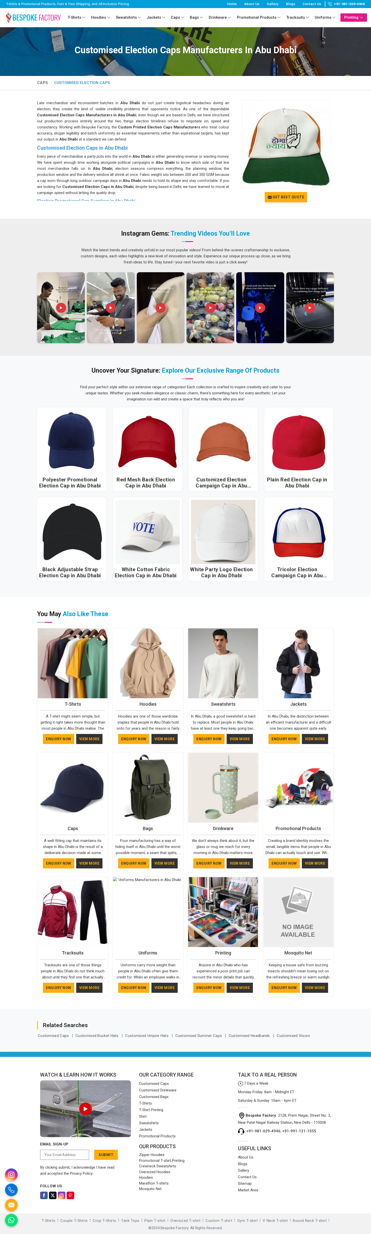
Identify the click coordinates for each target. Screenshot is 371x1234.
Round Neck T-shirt (310, 1220)
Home (232, 4)
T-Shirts (74, 17)
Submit (106, 1155)
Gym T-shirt (247, 1220)
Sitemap (245, 1183)
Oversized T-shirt (185, 1220)
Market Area (248, 1190)
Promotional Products (256, 17)
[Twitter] (53, 1195)
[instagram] (11, 1174)
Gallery (272, 4)
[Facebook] (44, 1195)
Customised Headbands (250, 1035)
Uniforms (323, 17)
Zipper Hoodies (152, 1155)
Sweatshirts (126, 17)
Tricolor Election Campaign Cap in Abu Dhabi (297, 572)
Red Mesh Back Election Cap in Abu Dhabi (146, 483)
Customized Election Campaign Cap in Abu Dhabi (221, 483)
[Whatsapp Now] (11, 1220)
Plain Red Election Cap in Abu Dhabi (297, 483)
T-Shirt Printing (151, 1110)
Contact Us (312, 4)
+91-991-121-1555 (299, 1131)
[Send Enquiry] (11, 1205)
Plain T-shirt (155, 1220)
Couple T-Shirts (74, 1220)
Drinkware (218, 17)
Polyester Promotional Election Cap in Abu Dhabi (70, 483)
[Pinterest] (70, 1195)
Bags (194, 17)
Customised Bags (154, 1096)
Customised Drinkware (157, 1090)
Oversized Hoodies (154, 1172)
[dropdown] (84, 17)
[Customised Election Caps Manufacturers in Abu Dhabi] (286, 144)
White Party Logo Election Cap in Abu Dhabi (221, 572)
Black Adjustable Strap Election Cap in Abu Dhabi (70, 572)
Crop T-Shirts (104, 1220)
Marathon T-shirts (154, 1183)
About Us (251, 4)
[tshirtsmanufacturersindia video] (61, 307)
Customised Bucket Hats (97, 1035)
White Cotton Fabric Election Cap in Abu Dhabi (146, 572)
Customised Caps (54, 1035)
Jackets (154, 17)
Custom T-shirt (218, 1220)
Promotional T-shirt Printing (161, 1160)
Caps (175, 17)
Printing (351, 17)
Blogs (290, 4)
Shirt (143, 1116)
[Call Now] (11, 1190)
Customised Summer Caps (199, 1035)
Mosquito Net (298, 952)
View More (89, 739)
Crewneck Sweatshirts (157, 1166)
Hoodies (98, 17)
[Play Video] (85, 1109)
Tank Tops (130, 1220)
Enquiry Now (58, 739)
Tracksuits (295, 17)
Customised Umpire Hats (147, 1035)
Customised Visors (293, 1035)
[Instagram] (61, 1195)
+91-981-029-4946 (349, 4)
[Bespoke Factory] (33, 17)
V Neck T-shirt (275, 1220)
